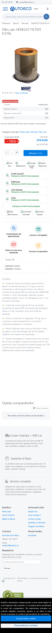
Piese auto (6, 23)
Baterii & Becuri (8, 519)
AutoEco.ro (25, 578)
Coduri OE (9, 259)
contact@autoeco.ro (26, 2)
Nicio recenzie (21, 93)
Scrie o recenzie (42, 408)
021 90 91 (8, 2)
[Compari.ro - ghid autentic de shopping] (13, 595)
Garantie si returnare (36, 522)
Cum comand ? (34, 515)
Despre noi (32, 511)
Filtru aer (25, 23)
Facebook (32, 535)
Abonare (7, 568)
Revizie (16, 23)
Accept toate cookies (26, 618)
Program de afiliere (36, 526)
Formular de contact (10, 535)
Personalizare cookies (26, 626)
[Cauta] (46, 16)
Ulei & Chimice (8, 515)
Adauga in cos (35, 153)
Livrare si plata (34, 519)
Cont (36, 9)
